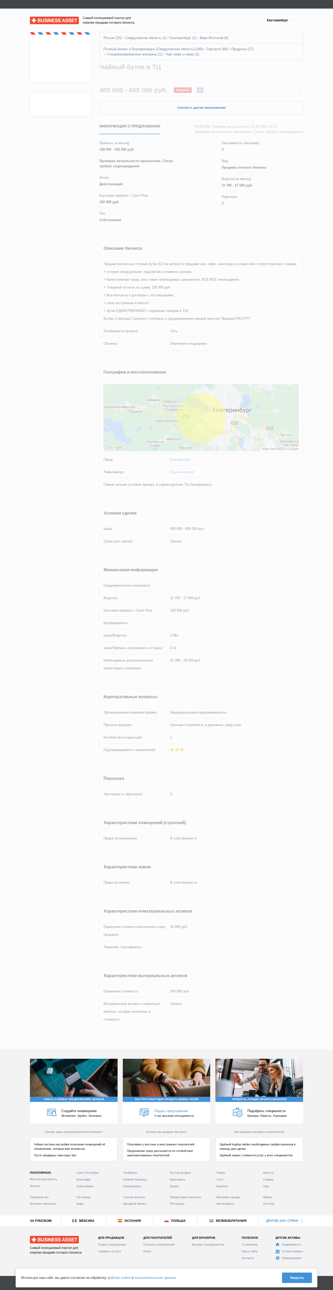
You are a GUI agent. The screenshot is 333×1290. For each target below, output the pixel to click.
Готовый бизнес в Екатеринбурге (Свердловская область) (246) (153, 49)
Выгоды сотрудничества (208, 1244)
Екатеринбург (180, 459)
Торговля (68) (217, 49)
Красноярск (177, 1179)
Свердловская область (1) (145, 38)
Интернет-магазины (43, 1203)
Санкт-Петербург (87, 1172)
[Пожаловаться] (300, 90)
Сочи (219, 1179)
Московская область (43, 1179)
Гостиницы (83, 1197)
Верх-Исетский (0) (214, 38)
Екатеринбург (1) (183, 38)
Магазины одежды (228, 1197)
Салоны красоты (134, 1197)
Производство (39, 1197)
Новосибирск (85, 1186)
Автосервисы (225, 1203)
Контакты (248, 1258)
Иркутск (268, 1172)
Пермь (220, 1172)
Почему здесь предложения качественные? (74, 1131)
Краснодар (83, 1179)
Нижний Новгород (134, 1179)
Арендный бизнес (134, 1203)
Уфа (266, 1186)
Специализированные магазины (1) (134, 54)
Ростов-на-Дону (180, 1172)
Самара (268, 1179)
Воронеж (222, 1186)
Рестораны (177, 1203)
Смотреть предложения (159, 1244)
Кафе (80, 1203)
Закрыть (297, 1278)
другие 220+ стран (282, 1221)
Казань (174, 1186)
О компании (250, 1244)
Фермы (267, 1197)
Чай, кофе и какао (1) (182, 54)
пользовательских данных (155, 1278)
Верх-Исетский (182, 472)
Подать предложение (112, 1244)
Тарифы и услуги (109, 1251)
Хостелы (268, 1203)
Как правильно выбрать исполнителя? (259, 1131)
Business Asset (42, 19)
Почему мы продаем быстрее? (166, 1131)
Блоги (147, 1251)
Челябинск (130, 1172)
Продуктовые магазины (185, 1197)
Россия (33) (112, 38)
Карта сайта (250, 1251)
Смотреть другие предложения (201, 108)
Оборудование (291, 1258)
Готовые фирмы (292, 1251)
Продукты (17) (242, 49)
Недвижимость (292, 1244)
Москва (35, 1186)
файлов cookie (119, 1278)
